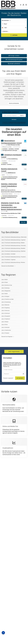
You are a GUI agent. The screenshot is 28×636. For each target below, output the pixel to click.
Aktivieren (14, 119)
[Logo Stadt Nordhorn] (25, 155)
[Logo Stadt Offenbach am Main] (25, 141)
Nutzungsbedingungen (21, 122)
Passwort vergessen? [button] (8, 378)
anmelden (20, 378)
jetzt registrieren (14, 351)
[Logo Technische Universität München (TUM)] (25, 203)
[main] (14, 236)
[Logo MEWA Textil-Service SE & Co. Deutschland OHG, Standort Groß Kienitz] (25, 184)
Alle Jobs (3, 144)
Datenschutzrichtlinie (13, 122)
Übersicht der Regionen (6, 336)
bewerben (24, 150)
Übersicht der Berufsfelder (7, 266)
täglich (22, 115)
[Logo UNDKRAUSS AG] (25, 169)
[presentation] (20, 5)
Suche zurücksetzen (14, 103)
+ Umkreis (5, 31)
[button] (25, 31)
